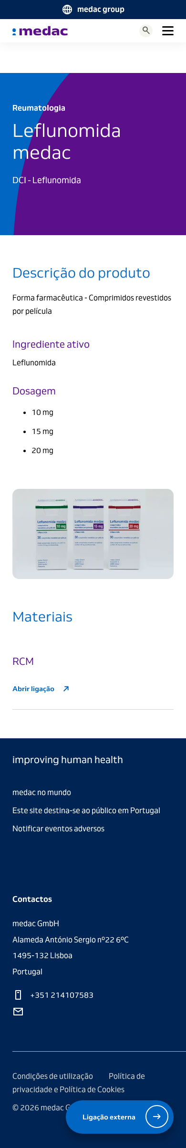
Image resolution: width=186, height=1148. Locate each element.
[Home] (40, 31)
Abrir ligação (34, 688)
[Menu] (168, 31)
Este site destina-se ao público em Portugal (86, 811)
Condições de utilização (53, 1076)
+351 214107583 (61, 995)
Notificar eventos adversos (58, 829)
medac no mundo (41, 792)
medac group (100, 9)
